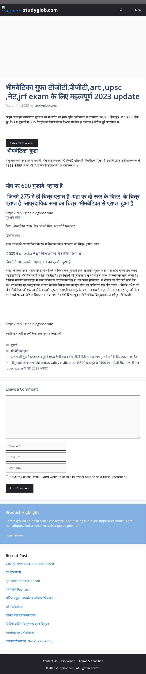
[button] (121, 10)
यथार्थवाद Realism (17, 589)
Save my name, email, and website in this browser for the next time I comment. (68, 477)
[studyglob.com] (11, 10)
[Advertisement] (73, 44)
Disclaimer (68, 661)
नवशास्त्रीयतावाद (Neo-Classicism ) (29, 641)
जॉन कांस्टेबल (14, 606)
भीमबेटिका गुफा (19, 351)
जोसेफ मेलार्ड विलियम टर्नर (21, 615)
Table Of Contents (22, 143)
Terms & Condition (91, 661)
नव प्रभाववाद (13, 572)
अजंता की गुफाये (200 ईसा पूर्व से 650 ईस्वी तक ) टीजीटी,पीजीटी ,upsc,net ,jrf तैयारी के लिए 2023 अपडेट (74, 356)
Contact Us (50, 661)
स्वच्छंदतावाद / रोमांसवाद (20, 632)
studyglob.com (40, 10)
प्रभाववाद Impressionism (23, 580)
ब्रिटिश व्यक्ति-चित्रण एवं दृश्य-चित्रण (27, 624)
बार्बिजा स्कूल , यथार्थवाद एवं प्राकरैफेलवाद (29, 598)
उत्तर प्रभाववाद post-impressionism (30, 563)
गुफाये (14, 345)
